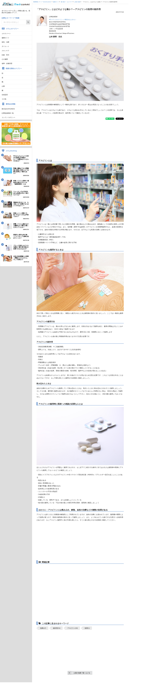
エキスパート (6, 33)
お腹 (3, 86)
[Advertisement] (80, 139)
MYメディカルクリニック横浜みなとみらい (62, 19)
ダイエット (5, 46)
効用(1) (87, 628)
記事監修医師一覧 (8, 113)
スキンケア (5, 50)
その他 (4, 99)
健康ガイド (5, 38)
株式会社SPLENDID (8, 109)
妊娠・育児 (5, 55)
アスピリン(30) (72, 628)
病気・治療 (5, 42)
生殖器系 (5, 95)
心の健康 (5, 59)
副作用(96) (56, 628)
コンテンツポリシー (8, 117)
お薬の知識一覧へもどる (82, 673)
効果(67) (43, 628)
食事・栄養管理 (7, 63)
